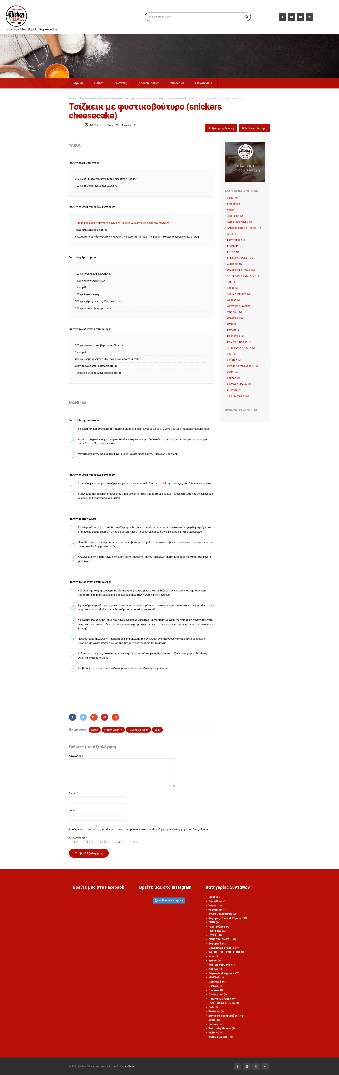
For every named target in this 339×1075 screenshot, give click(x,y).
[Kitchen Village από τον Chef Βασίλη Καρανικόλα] (34, 16)
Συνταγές (120, 83)
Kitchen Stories (149, 83)
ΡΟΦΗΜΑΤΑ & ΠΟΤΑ (241, 348)
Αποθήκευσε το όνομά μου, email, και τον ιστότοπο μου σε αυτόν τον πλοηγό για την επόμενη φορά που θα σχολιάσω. (139, 829)
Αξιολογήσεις (78, 838)
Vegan (233, 209)
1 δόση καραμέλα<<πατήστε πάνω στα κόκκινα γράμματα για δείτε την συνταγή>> (123, 222)
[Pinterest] (104, 717)
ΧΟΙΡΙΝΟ (234, 390)
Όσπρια (233, 323)
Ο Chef (99, 83)
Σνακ (157, 729)
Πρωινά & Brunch (138, 729)
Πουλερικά (235, 335)
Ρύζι (231, 354)
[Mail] (115, 717)
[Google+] (94, 717)
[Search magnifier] (246, 16)
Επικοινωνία (203, 83)
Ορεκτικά (235, 317)
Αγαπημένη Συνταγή (222, 128)
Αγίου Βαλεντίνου (239, 221)
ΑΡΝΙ (232, 233)
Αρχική (79, 83)
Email (72, 810)
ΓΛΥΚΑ (94, 729)
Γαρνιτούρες (236, 239)
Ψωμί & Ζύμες (238, 396)
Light (232, 197)
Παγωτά (233, 329)
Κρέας (232, 287)
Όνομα (72, 793)
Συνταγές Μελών (239, 384)
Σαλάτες (234, 360)
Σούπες (233, 378)
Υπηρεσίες (177, 83)
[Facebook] (72, 717)
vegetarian (235, 215)
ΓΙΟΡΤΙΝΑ (235, 245)
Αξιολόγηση (76, 755)
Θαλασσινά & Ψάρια (241, 269)
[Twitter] (83, 717)
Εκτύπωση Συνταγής (255, 128)
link (164, 483)
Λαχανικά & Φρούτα (241, 305)
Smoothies (235, 203)
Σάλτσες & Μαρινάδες (242, 366)
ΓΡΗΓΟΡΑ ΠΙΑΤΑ (113, 729)
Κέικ (231, 281)
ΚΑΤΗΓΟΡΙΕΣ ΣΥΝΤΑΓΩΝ (243, 275)
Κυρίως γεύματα (239, 293)
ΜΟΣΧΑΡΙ (234, 311)
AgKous (130, 1066)
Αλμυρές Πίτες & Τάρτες (244, 227)
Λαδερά (233, 299)
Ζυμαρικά (235, 263)
